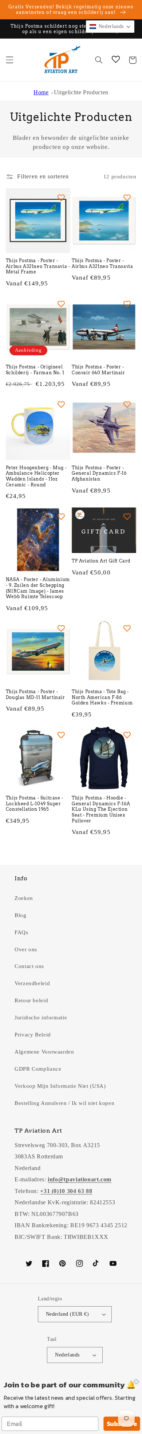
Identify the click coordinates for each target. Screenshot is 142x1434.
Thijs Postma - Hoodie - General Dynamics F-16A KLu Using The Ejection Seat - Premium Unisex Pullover (101, 809)
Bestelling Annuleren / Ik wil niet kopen (64, 1103)
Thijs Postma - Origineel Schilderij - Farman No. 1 (35, 369)
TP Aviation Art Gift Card (101, 561)
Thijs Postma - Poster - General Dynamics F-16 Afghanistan (99, 473)
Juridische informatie (41, 1017)
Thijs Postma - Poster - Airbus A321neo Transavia (102, 263)
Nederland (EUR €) (67, 1314)
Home (41, 92)
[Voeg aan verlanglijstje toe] (61, 197)
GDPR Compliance (38, 1069)
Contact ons (29, 966)
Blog (21, 915)
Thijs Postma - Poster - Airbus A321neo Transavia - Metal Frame (38, 266)
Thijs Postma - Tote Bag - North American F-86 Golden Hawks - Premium (102, 697)
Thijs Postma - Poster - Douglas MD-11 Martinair (35, 694)
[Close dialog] (136, 1381)
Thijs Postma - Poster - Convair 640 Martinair (98, 369)
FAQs (21, 932)
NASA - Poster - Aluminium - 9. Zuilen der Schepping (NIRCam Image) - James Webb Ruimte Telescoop (38, 588)
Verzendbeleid (32, 983)
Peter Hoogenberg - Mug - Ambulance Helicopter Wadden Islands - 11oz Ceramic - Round (36, 476)
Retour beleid (31, 1000)
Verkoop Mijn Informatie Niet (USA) (60, 1086)
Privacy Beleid (33, 1035)
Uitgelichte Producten (81, 92)
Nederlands (67, 1355)
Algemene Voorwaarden (44, 1052)
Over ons (26, 949)
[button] (9, 60)
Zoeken (24, 898)
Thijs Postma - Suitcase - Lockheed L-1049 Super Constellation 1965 (34, 803)
